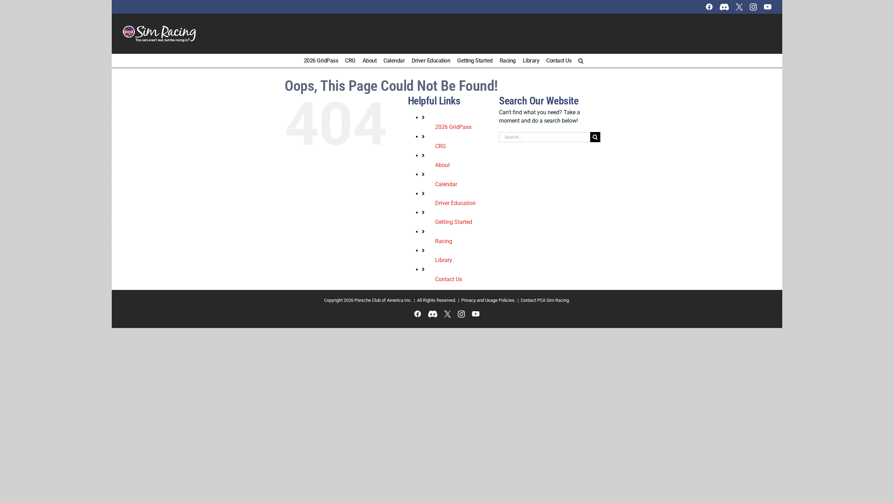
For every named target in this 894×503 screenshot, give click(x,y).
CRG (440, 146)
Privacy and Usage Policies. (488, 300)
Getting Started (453, 222)
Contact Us (448, 279)
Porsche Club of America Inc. (383, 300)
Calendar (446, 184)
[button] (581, 61)
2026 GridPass (453, 127)
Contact (528, 300)
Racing (443, 241)
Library (443, 260)
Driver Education (455, 203)
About (442, 165)
